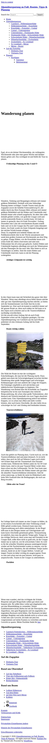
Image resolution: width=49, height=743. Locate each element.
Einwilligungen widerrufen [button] (11, 732)
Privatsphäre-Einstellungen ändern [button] (14, 723)
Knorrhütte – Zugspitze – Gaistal (24, 28)
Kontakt (4, 710)
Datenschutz (6, 717)
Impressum (5, 719)
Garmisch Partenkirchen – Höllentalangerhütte (24, 632)
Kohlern (9, 697)
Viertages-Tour (17, 53)
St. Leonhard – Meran (20, 44)
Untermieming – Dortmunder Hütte (25, 33)
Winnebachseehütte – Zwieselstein (24, 39)
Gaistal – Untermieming (20, 30)
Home (8, 19)
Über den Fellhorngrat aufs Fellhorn (20, 676)
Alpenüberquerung (13, 21)
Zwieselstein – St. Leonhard (22, 42)
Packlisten (15, 57)
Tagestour (20, 60)
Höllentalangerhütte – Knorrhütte (24, 26)
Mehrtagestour (22, 62)
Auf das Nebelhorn (13, 674)
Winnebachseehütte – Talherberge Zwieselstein (24, 648)
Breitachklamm (12, 681)
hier (39, 622)
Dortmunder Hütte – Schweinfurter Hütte (27, 35)
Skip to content (7, 2)
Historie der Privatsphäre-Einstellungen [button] (16, 728)
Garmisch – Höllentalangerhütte (23, 24)
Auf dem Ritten (12, 693)
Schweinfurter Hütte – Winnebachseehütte (27, 37)
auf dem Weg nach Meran (16, 695)
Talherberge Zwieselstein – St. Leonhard (22, 650)
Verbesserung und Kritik (10, 713)
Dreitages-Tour (17, 51)
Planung (9, 55)
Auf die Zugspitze (13, 48)
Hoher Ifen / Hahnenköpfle (17, 678)
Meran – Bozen (17, 46)
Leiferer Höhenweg (14, 690)
